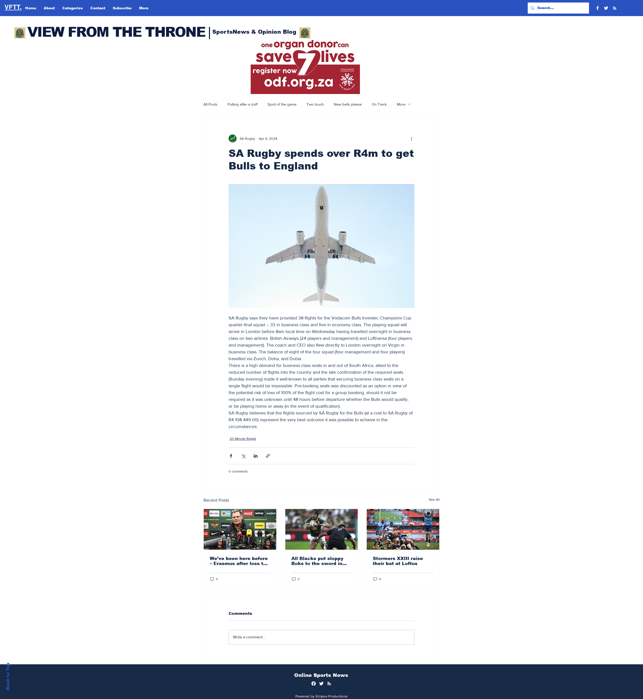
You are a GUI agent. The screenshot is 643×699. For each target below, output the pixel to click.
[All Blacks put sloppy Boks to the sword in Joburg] (321, 529)
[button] (305, 67)
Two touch (315, 104)
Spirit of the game (281, 104)
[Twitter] (606, 8)
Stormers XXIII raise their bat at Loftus (398, 561)
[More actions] (411, 138)
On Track (379, 104)
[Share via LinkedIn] (255, 455)
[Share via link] (267, 455)
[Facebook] (597, 8)
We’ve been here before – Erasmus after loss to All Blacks (239, 561)
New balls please (348, 104)
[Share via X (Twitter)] (243, 455)
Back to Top (8, 676)
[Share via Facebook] (231, 455)
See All (434, 499)
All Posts (210, 104)
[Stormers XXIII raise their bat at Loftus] (403, 529)
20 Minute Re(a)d (243, 439)
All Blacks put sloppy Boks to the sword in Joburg (317, 561)
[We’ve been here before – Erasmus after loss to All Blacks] (240, 529)
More (401, 104)
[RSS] (614, 8)
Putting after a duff (242, 104)
